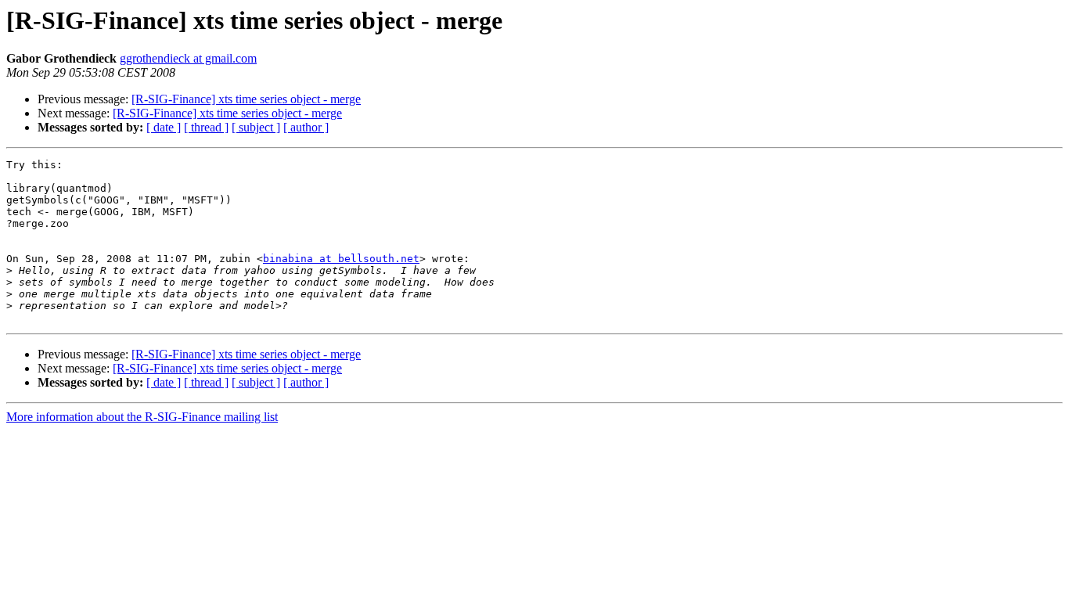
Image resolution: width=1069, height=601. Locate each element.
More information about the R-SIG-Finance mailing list (142, 416)
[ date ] (163, 127)
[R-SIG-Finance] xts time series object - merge (246, 99)
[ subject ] (256, 127)
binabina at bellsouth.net (341, 259)
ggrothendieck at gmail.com (188, 58)
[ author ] (306, 127)
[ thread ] (206, 127)
